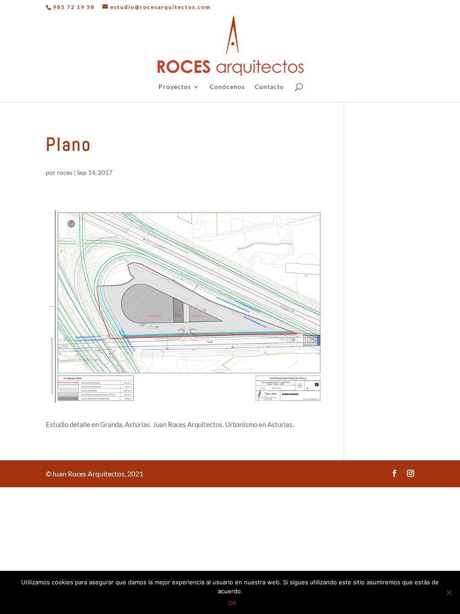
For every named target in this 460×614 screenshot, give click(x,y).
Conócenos (227, 87)
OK (232, 602)
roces (64, 172)
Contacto (269, 87)
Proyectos (175, 87)
